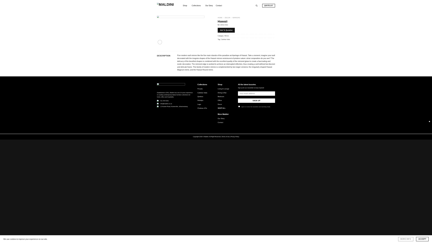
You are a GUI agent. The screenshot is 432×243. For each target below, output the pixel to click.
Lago (199, 104)
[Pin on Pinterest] (232, 44)
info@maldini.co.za (166, 104)
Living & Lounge (223, 89)
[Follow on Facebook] (239, 115)
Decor (227, 18)
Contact (219, 6)
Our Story (209, 6)
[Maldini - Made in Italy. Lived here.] (168, 6)
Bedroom (221, 96)
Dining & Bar (222, 93)
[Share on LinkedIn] (236, 44)
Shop (185, 6)
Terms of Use (226, 136)
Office (220, 100)
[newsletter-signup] (429, 121)
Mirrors (236, 18)
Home (220, 18)
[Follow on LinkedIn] (250, 115)
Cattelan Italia (224, 25)
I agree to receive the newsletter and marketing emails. (255, 106)
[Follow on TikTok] (245, 115)
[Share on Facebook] (220, 44)
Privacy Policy (235, 136)
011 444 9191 (164, 101)
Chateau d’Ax (202, 108)
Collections (196, 6)
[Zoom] (160, 42)
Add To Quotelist (226, 30)
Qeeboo (200, 96)
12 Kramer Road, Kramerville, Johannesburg (174, 106)
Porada (200, 89)
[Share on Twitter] (224, 44)
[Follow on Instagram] (242, 115)
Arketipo (200, 100)
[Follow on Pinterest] (247, 115)
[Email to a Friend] (228, 44)
